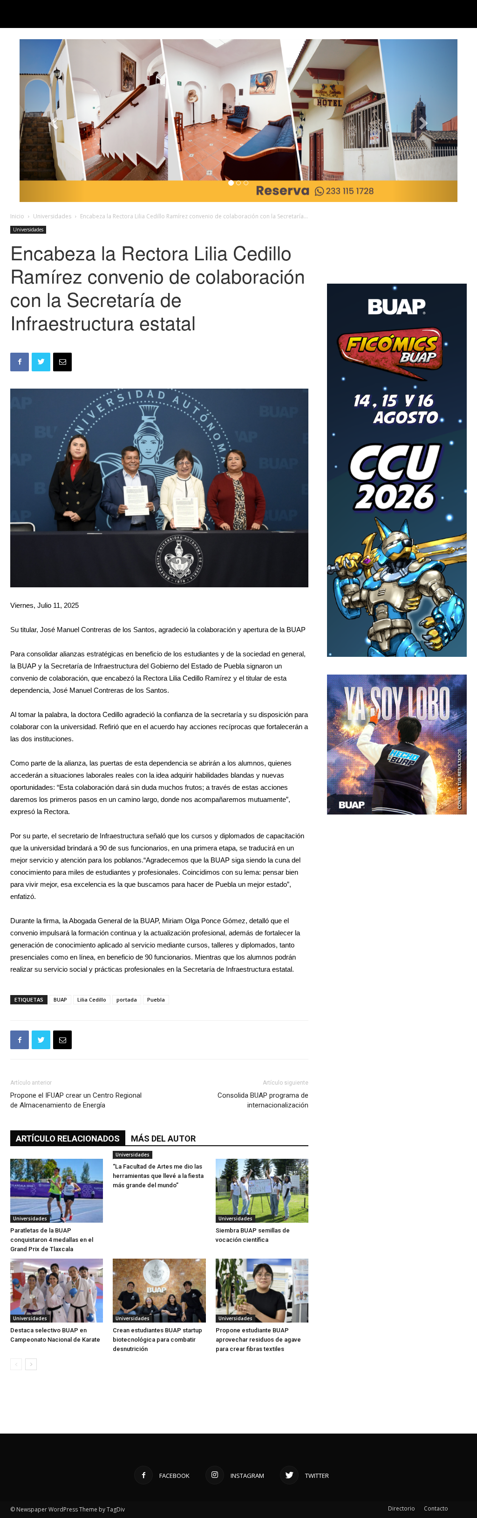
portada (126, 999)
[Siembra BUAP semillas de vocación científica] (262, 1191)
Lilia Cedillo (91, 999)
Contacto (436, 1508)
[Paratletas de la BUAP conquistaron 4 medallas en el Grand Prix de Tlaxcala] (56, 1191)
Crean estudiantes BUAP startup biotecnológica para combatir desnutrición (157, 1339)
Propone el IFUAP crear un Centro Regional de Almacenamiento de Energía (76, 1100)
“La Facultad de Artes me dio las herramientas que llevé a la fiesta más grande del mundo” (158, 1176)
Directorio (401, 1508)
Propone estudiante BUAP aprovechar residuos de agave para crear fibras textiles (258, 1339)
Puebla (156, 999)
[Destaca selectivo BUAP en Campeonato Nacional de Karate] (56, 1291)
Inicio (17, 216)
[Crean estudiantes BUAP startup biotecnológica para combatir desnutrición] (159, 1291)
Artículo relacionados (68, 1138)
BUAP (60, 999)
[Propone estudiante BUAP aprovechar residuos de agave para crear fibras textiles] (262, 1291)
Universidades (52, 216)
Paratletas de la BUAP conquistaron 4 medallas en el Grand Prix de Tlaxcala (51, 1240)
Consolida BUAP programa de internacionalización (263, 1100)
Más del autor (163, 1138)
